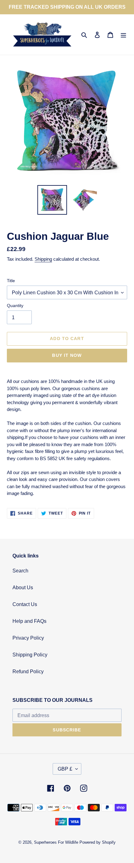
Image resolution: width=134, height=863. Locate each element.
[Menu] (123, 34)
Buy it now (67, 355)
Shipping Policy (29, 654)
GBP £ (65, 769)
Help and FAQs (29, 621)
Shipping (43, 259)
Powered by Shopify (97, 842)
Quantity (15, 305)
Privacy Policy (28, 638)
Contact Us (24, 604)
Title (11, 280)
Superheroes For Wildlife (56, 842)
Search (20, 570)
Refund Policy (28, 671)
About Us (22, 587)
